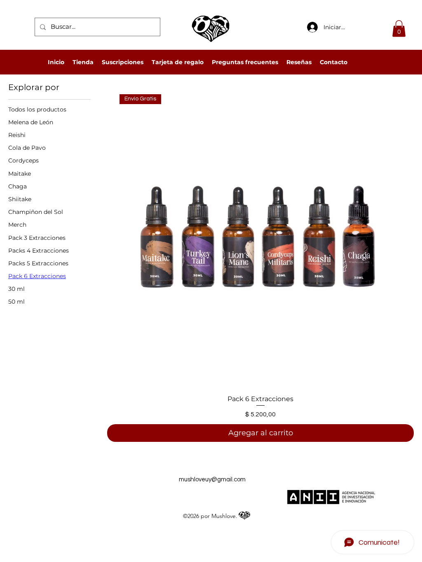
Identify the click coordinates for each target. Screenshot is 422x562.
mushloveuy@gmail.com (212, 479)
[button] (399, 28)
